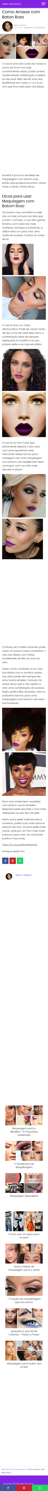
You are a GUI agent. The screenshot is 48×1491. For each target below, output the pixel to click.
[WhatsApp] (20, 861)
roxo (33, 82)
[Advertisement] (22, 131)
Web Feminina (11, 4)
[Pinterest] (12, 861)
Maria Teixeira (20, 25)
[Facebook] (5, 861)
